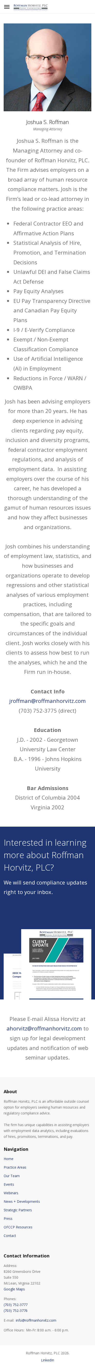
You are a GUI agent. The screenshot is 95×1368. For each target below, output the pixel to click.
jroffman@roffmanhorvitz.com (47, 700)
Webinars (11, 1193)
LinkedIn (47, 1360)
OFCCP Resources (18, 1227)
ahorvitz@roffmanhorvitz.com (44, 1028)
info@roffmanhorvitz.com (36, 1320)
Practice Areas (15, 1167)
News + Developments (22, 1201)
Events (9, 1184)
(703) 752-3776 (16, 1310)
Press (8, 1218)
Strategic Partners (18, 1210)
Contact (10, 1235)
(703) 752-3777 (16, 1304)
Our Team (12, 1175)
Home (8, 1158)
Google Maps (14, 1289)
